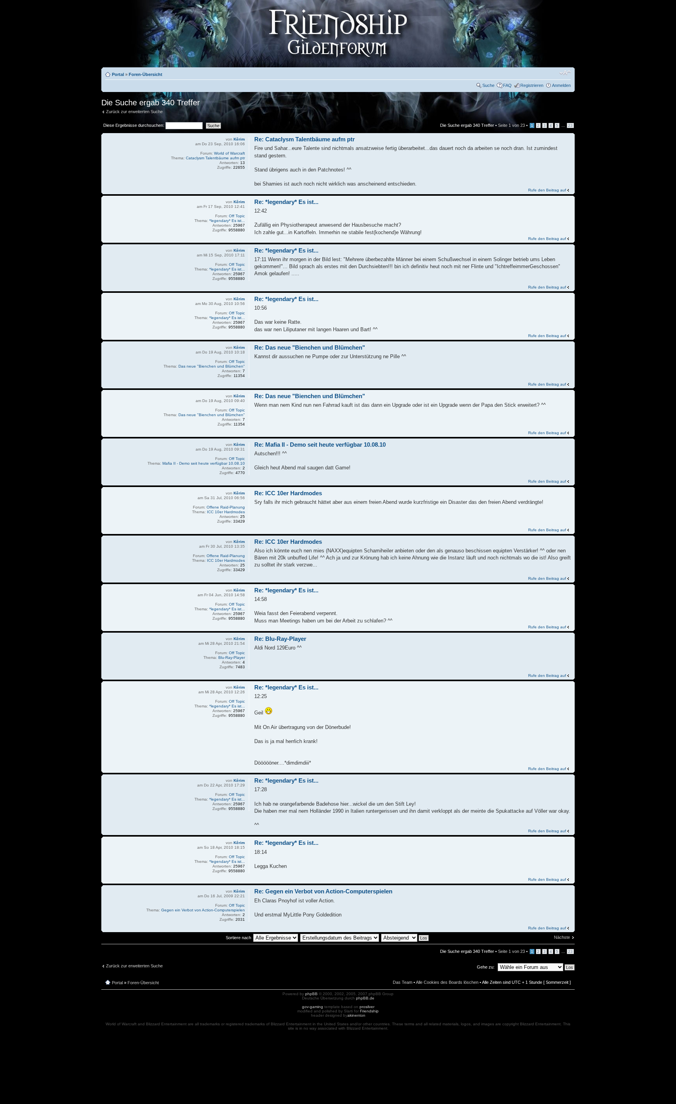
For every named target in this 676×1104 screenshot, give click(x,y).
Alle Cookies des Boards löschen (447, 982)
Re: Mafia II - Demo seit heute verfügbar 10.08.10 (320, 444)
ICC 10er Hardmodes (226, 512)
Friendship (369, 1011)
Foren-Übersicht (145, 74)
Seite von (511, 125)
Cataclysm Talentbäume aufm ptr (215, 158)
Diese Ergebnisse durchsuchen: (134, 125)
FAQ (507, 85)
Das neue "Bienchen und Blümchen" (211, 366)
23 (570, 125)
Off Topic (237, 216)
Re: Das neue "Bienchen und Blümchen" (309, 347)
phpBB (311, 994)
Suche (488, 85)
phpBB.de (365, 998)
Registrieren (531, 85)
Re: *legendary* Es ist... (286, 201)
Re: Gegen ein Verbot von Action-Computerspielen (323, 891)
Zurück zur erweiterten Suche (134, 111)
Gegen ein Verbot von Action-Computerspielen (203, 910)
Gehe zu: (485, 967)
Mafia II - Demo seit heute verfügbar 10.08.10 (203, 463)
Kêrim (239, 139)
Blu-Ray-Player (231, 657)
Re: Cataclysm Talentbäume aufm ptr (304, 139)
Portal (118, 74)
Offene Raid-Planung (226, 507)
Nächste (562, 937)
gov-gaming (312, 1007)
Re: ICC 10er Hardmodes (288, 493)
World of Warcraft (229, 153)
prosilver (367, 1007)
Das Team (402, 982)
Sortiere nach (238, 937)
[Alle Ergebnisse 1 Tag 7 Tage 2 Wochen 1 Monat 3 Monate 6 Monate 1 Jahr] (275, 937)
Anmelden (561, 85)
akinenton (356, 1015)
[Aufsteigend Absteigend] (405, 937)
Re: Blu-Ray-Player (280, 638)
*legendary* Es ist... (227, 220)
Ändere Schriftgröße (565, 72)
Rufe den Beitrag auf (547, 190)
